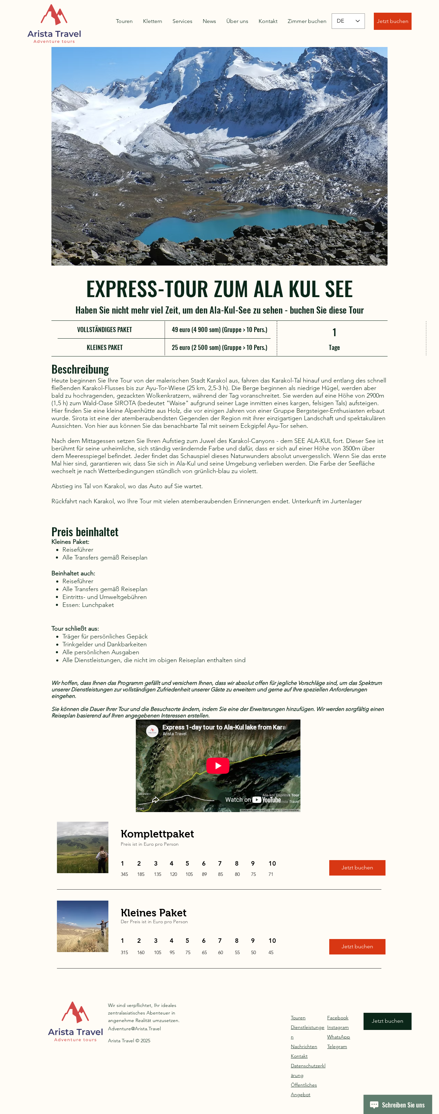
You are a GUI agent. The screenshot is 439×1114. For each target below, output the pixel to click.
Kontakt (299, 1056)
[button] (219, 156)
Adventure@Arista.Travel (134, 1028)
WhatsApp (338, 1037)
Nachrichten (304, 1046)
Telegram (337, 1046)
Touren (298, 1018)
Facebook (337, 1018)
